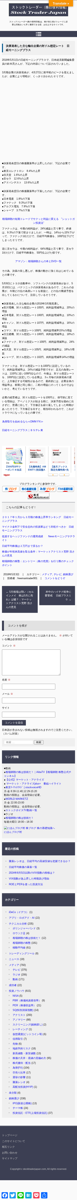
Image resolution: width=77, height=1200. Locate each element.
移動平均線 (19, 947)
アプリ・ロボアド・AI (22, 917)
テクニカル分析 (18, 923)
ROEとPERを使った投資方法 (26, 884)
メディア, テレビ (51, 574)
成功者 (13, 985)
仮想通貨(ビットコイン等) (27, 1034)
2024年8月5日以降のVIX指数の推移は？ (32, 872)
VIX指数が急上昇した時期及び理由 (29, 878)
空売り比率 (19, 1072)
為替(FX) (18, 1067)
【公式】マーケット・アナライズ (25, 779)
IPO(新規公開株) (22, 1103)
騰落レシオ (19, 1082)
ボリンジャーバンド (24, 928)
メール (7, 693)
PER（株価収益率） (24, 1005)
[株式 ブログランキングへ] (38, 498)
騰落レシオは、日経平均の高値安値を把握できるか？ (39, 861)
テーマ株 (18, 1108)
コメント (9, 645)
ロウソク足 (19, 933)
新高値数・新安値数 (24, 1053)
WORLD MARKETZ (17, 798)
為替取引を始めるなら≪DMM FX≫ (22, 421)
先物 (15, 1043)
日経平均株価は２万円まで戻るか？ (22, 545)
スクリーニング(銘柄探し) (27, 1024)
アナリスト (19, 1014)
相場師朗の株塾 (22, 942)
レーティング (20, 1029)
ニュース (14, 959)
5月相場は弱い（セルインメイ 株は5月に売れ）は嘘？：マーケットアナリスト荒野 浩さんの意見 (20, 599)
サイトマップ (9, 1158)
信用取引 (18, 1038)
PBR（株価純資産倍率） (27, 1000)
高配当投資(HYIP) (23, 1086)
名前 (6, 679)
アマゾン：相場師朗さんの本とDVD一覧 (38, 261)
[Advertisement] (38, 121)
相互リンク (8, 1146)
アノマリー (19, 1019)
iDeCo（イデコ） (19, 912)
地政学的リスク (22, 1048)
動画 (15, 979)
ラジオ (16, 974)
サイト (6, 707)
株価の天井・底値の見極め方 (29, 1058)
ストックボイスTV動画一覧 (21, 810)
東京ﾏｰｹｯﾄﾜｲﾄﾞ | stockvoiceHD (23, 787)
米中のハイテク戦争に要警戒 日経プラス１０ (58, 595)
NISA (16, 995)
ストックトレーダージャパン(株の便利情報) (36, 18)
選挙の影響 (19, 1077)
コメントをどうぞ (55, 578)
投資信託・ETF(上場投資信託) (30, 1112)
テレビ (16, 969)
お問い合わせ (9, 1152)
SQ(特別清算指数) (23, 1010)
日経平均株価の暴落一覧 (23, 867)
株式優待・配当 (22, 1062)
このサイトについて (13, 1141)
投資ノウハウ (16, 990)
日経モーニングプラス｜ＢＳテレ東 (22, 430)
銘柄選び (68, 574)
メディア (14, 965)
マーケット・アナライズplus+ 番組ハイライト (33, 783)
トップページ (9, 1135)
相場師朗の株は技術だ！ (20, 817)
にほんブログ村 (13, 831)
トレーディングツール (22, 953)
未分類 (13, 1092)
